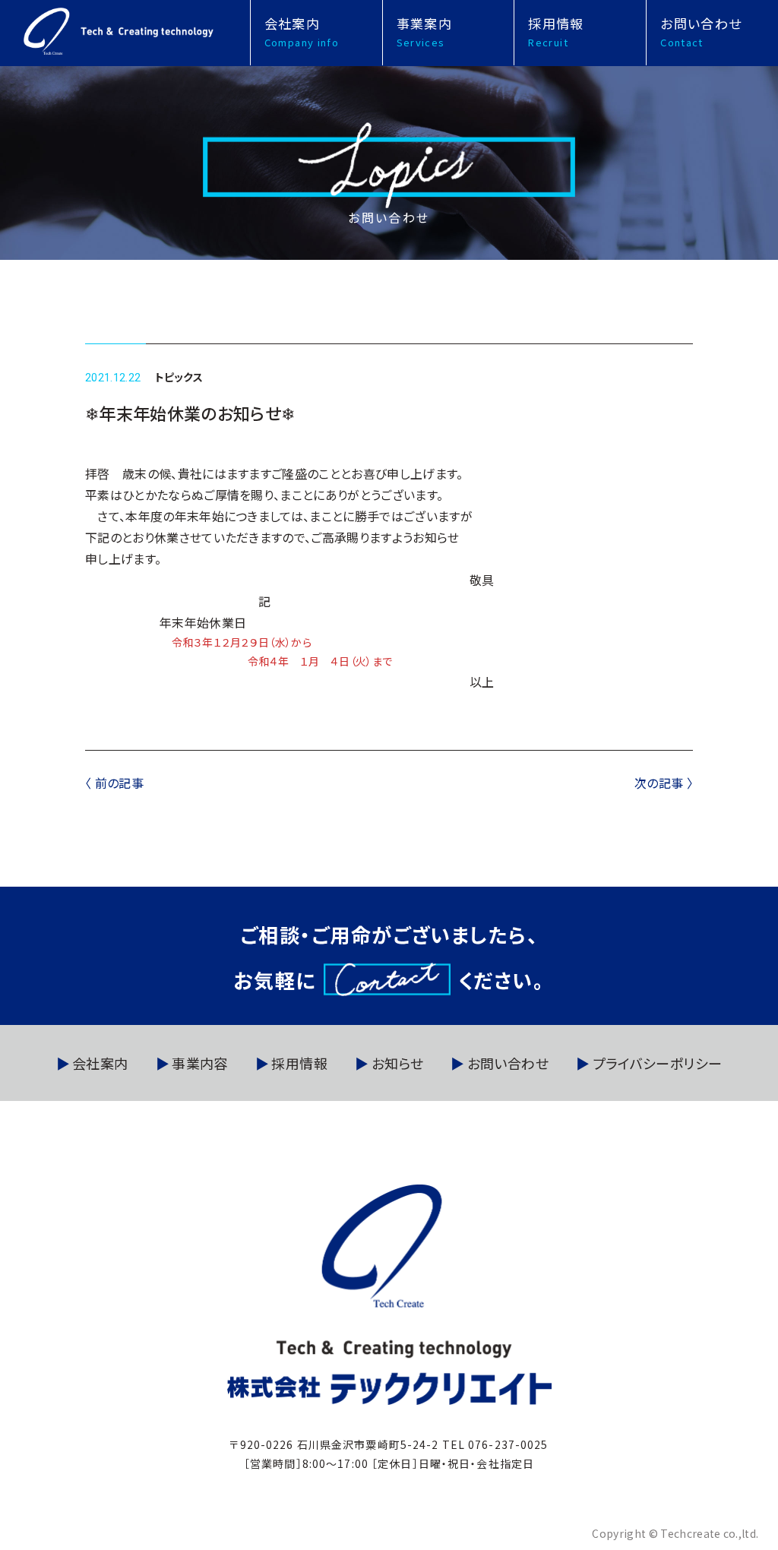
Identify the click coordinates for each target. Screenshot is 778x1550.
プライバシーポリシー (657, 1063)
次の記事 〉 (663, 782)
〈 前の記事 (114, 782)
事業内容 (199, 1063)
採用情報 (556, 31)
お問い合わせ (701, 31)
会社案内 (301, 31)
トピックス (179, 376)
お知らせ (397, 1063)
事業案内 (424, 31)
